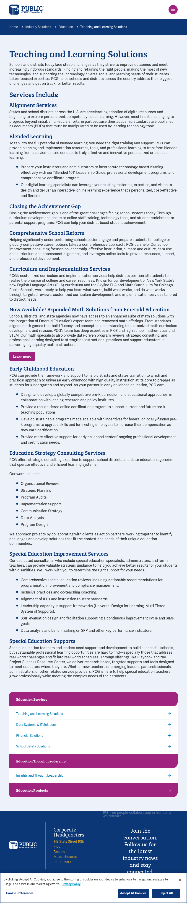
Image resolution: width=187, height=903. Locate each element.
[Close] (180, 880)
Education (65, 27)
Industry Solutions (38, 27)
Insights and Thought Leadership (39, 776)
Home (13, 27)
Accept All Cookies (133, 893)
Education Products (32, 790)
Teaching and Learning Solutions (39, 714)
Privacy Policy (71, 884)
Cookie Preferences (20, 893)
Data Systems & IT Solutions (36, 725)
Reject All (166, 893)
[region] (93, 888)
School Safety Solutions (33, 746)
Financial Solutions (29, 736)
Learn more (22, 356)
